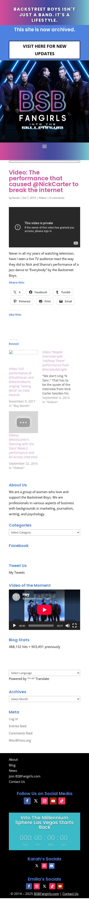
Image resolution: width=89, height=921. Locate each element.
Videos (43, 198)
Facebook (19, 545)
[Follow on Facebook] (27, 800)
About (13, 759)
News (13, 770)
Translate (42, 678)
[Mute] (67, 625)
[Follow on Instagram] (44, 800)
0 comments (56, 198)
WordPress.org (20, 740)
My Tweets (17, 572)
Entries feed (17, 726)
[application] (44, 610)
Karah (15, 198)
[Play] (14, 625)
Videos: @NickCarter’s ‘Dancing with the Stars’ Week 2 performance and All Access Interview (23, 446)
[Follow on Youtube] (53, 800)
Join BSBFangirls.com (24, 776)
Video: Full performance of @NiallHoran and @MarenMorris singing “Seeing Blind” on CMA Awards (21, 382)
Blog (12, 765)
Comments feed (20, 733)
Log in (13, 719)
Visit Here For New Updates (44, 49)
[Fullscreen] (74, 625)
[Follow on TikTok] (61, 800)
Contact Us (17, 781)
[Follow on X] (35, 800)
